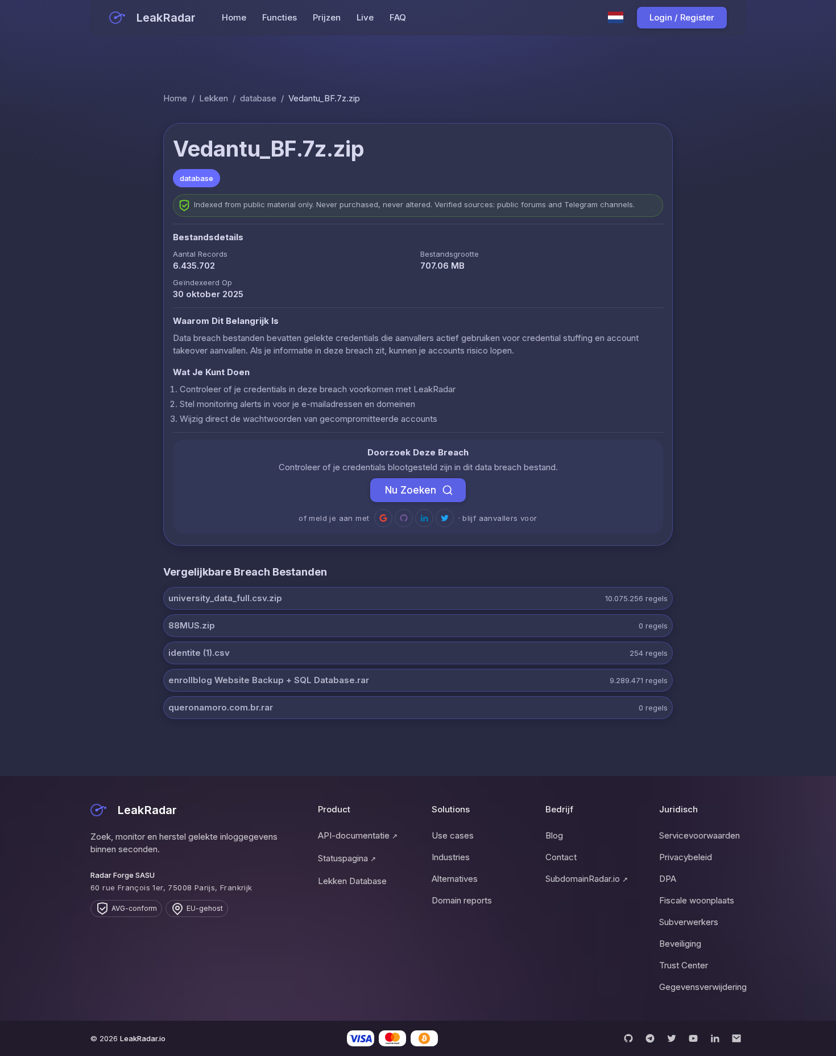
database (258, 98)
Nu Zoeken (410, 490)
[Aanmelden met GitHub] (404, 518)
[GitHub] (628, 1038)
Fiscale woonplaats (696, 900)
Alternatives (455, 878)
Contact (561, 857)
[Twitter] (672, 1038)
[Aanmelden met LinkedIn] (424, 518)
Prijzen (327, 17)
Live (365, 17)
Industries (451, 857)
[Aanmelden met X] (445, 518)
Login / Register (681, 17)
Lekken (213, 98)
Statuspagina (347, 858)
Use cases (453, 835)
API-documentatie (358, 835)
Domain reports (462, 900)
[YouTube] (693, 1038)
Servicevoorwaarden (699, 835)
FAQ (398, 17)
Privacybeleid (685, 857)
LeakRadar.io (142, 1038)
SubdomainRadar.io (586, 878)
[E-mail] (736, 1038)
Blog (554, 835)
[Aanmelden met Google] (383, 518)
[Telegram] (650, 1038)
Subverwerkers (688, 922)
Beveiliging (680, 943)
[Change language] (615, 17)
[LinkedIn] (715, 1038)
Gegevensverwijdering (702, 986)
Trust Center (683, 965)
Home (234, 17)
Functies (279, 17)
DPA (667, 878)
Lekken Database (352, 881)
